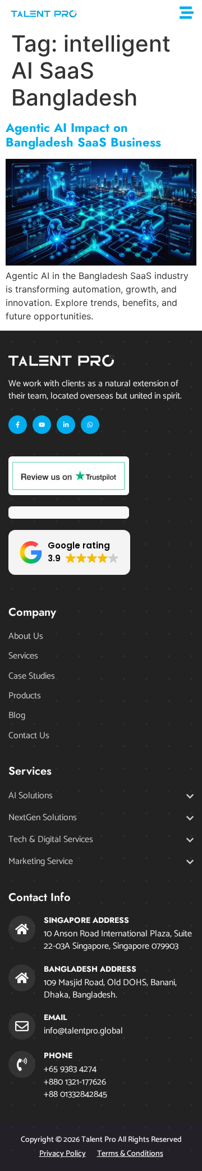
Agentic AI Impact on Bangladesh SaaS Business (83, 134)
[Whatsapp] (90, 424)
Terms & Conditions (130, 1153)
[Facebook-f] (17, 424)
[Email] (21, 1026)
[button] (69, 552)
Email (55, 1017)
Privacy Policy (62, 1153)
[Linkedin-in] (66, 424)
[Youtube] (42, 424)
